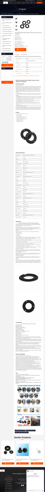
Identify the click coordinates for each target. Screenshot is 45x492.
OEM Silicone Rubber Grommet (30, 430)
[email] (7, 62)
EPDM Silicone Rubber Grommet (20, 430)
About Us (19, 2)
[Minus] (42, 471)
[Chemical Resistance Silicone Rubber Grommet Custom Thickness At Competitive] (25, 24)
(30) (6, 41)
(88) (6, 29)
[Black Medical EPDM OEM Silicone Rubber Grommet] (37, 449)
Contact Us (23, 2)
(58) (6, 50)
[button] (5, 451)
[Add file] (27, 491)
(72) (6, 23)
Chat (39, 2)
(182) (6, 20)
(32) (6, 48)
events (28, 2)
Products (14, 2)
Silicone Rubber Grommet (11, 13)
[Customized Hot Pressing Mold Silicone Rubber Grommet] (8, 449)
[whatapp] (5, 62)
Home (11, 2)
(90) (6, 43)
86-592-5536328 (39, 0)
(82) (7, 33)
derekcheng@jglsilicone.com (31, 0)
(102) (5, 25)
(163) (6, 27)
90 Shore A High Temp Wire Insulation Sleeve (21, 432)
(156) (6, 46)
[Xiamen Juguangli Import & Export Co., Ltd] (5, 3)
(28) (6, 36)
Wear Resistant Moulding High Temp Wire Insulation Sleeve (22, 460)
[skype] (3, 62)
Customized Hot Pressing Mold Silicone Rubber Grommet (8, 460)
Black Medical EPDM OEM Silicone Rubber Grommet (36, 460)
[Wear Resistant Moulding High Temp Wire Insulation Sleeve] (22, 449)
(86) (7, 31)
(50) (6, 39)
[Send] (43, 491)
